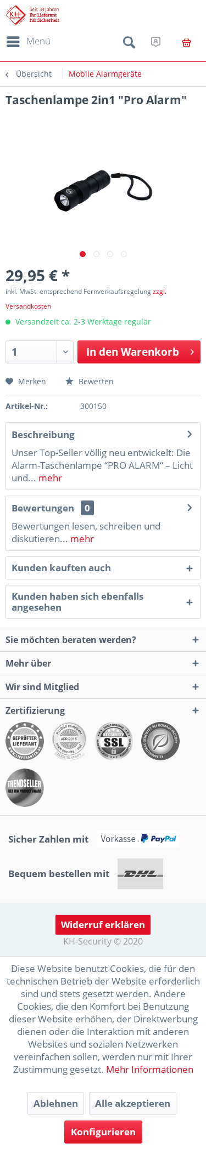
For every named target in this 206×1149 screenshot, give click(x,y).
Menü (38, 41)
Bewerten (95, 381)
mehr (49, 477)
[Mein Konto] (156, 41)
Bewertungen (43, 508)
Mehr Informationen (149, 1069)
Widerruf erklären (103, 924)
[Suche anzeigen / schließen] (129, 44)
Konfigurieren (103, 1131)
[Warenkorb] (186, 42)
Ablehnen (56, 1103)
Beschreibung (43, 434)
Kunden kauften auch (61, 567)
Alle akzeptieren (132, 1103)
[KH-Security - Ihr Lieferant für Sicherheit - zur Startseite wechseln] (32, 15)
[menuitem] (26, 41)
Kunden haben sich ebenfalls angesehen (77, 601)
